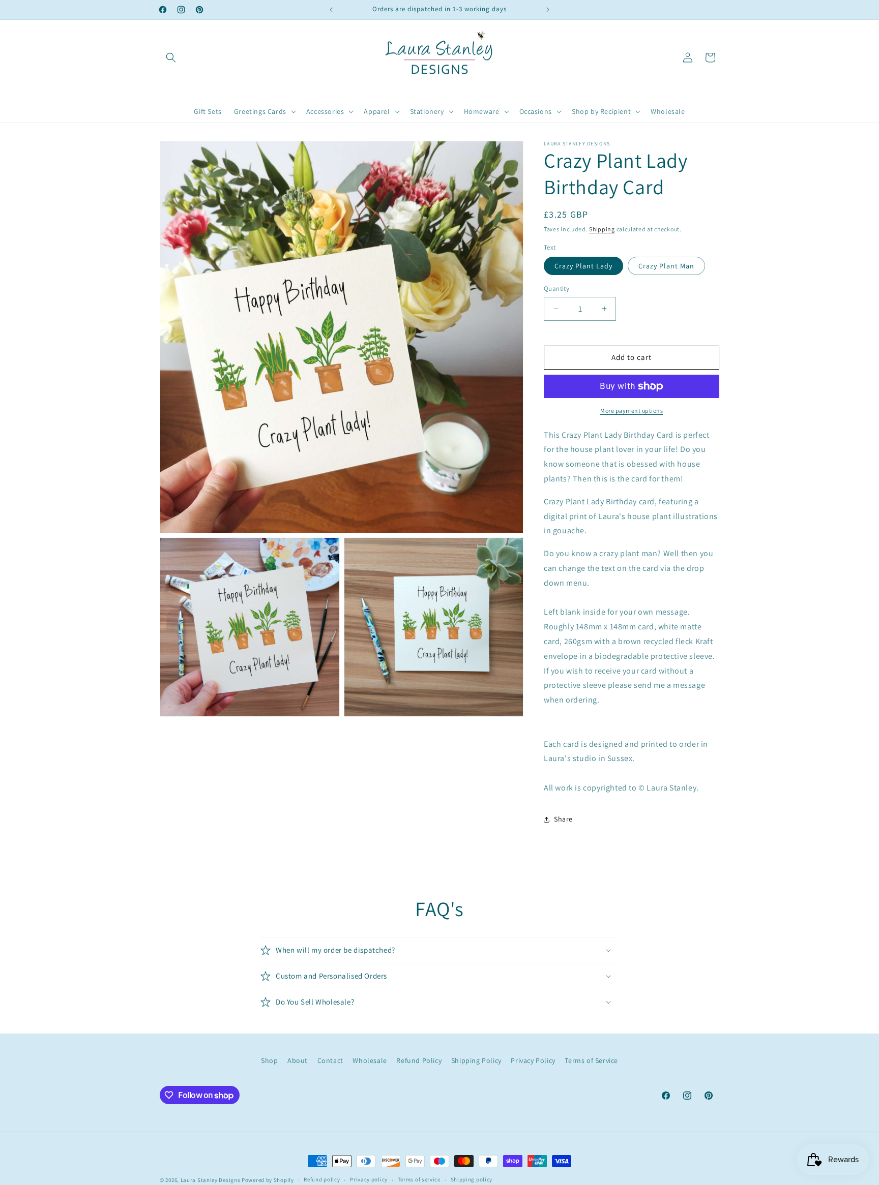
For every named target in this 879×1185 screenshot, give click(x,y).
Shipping (602, 229)
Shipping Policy (476, 1060)
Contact (330, 1060)
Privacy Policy (533, 1060)
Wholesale (370, 1060)
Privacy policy (369, 1179)
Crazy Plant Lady (583, 265)
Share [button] (563, 819)
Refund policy (322, 1179)
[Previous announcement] (331, 9)
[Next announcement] (548, 9)
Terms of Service (591, 1060)
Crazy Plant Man (666, 265)
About (297, 1060)
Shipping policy (472, 1179)
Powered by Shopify (268, 1179)
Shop (269, 1060)
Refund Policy (419, 1060)
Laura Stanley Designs (211, 1179)
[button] (171, 57)
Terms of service (419, 1179)
